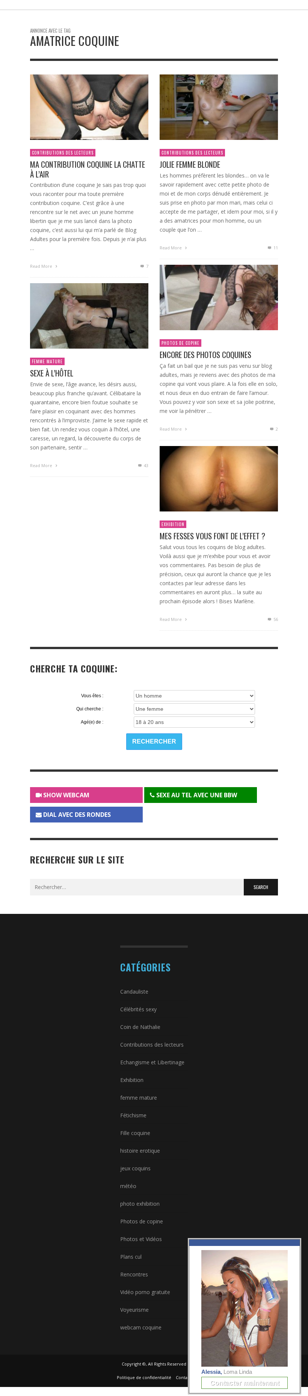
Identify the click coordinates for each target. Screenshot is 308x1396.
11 (275, 247)
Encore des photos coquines (205, 354)
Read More (41, 266)
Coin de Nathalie (140, 1026)
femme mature (47, 361)
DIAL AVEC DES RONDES (76, 814)
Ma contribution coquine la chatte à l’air (87, 168)
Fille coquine (135, 1133)
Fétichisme (133, 1115)
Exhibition (173, 524)
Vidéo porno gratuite (145, 1292)
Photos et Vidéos (141, 1239)
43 (145, 465)
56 (275, 619)
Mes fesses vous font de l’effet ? (212, 535)
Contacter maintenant (244, 1383)
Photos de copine (180, 343)
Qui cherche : (89, 709)
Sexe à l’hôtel (51, 373)
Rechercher (154, 741)
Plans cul (131, 1256)
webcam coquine (141, 1327)
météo (128, 1186)
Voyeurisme (134, 1309)
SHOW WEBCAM (65, 795)
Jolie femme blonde (190, 164)
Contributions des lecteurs (63, 153)
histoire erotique (140, 1150)
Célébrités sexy (138, 1009)
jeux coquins (135, 1168)
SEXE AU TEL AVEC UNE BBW (196, 795)
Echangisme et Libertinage (152, 1062)
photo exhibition (140, 1203)
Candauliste (134, 991)
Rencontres (134, 1274)
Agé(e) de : (92, 722)
